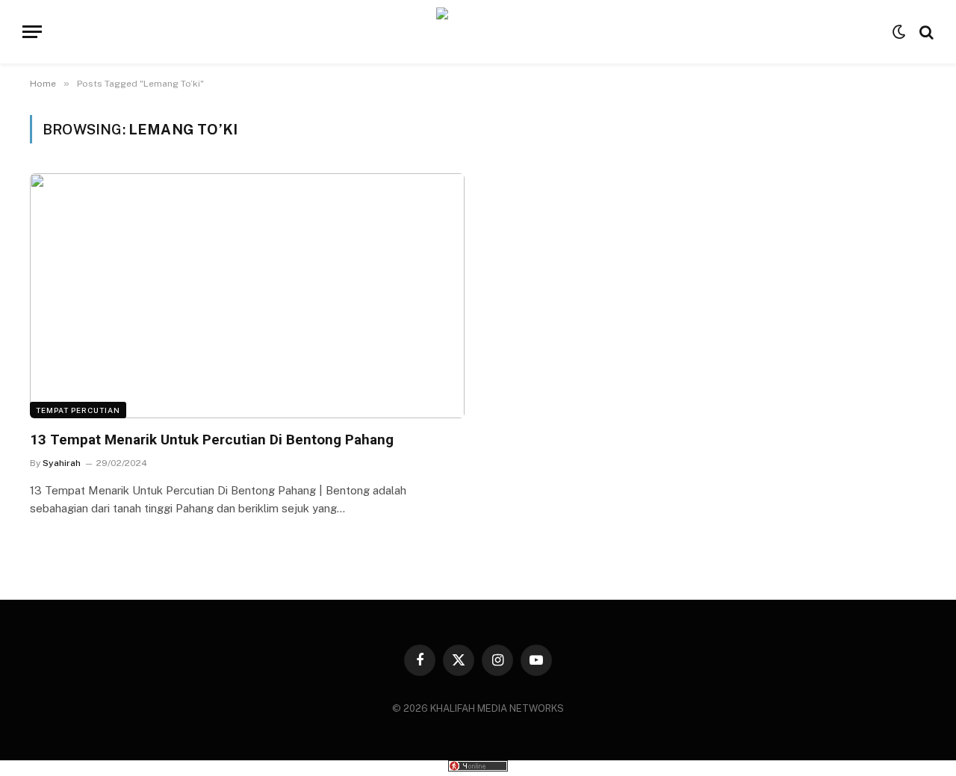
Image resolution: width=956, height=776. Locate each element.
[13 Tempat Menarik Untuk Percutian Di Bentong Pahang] (247, 295)
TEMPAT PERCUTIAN (78, 410)
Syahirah (62, 463)
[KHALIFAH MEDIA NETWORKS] (478, 31)
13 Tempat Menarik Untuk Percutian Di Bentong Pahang (212, 439)
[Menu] (32, 32)
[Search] (925, 32)
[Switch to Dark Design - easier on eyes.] (899, 32)
